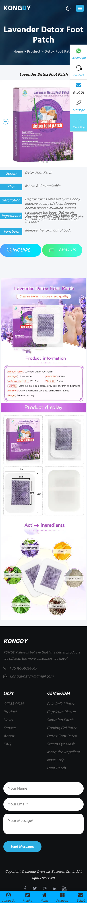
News (8, 720)
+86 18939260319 (23, 668)
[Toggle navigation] (80, 8)
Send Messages (22, 847)
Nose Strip (55, 760)
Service (9, 728)
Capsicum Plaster (61, 712)
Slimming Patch (60, 720)
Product (34, 51)
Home (18, 51)
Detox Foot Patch (59, 51)
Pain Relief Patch (61, 704)
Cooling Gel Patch (62, 728)
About (8, 736)
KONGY (17, 8)
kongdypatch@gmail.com (31, 676)
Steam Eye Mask (61, 744)
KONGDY (15, 641)
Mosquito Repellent (63, 752)
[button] (5, 121)
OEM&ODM (13, 704)
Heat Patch (56, 768)
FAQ (7, 744)
